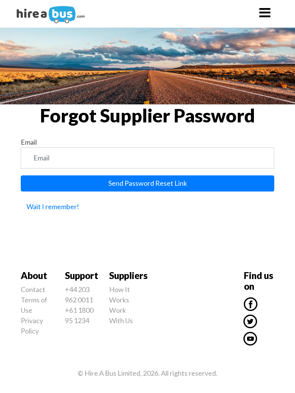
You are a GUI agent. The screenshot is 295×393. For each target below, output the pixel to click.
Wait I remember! (53, 206)
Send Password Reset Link (147, 183)
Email (29, 142)
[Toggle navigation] (264, 14)
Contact (33, 289)
